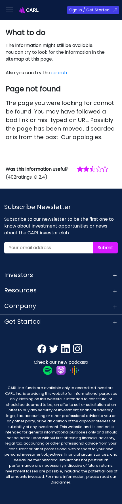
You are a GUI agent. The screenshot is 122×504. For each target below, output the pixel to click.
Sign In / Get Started (89, 10)
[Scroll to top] (109, 491)
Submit (105, 247)
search (59, 72)
